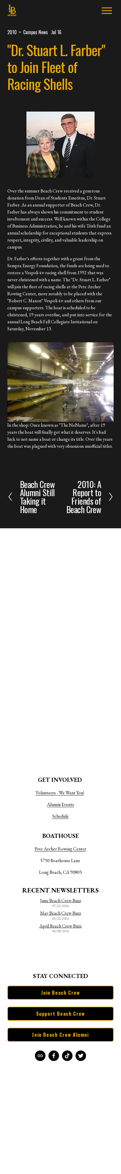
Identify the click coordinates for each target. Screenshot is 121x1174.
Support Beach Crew (60, 1013)
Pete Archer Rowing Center (60, 849)
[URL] (40, 1055)
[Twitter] (80, 1055)
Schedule (60, 816)
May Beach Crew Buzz (60, 913)
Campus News (35, 32)
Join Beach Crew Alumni (60, 1034)
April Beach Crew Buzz (60, 926)
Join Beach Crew (60, 992)
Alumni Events (60, 804)
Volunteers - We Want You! (60, 793)
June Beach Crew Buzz (60, 900)
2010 (12, 32)
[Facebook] (53, 1055)
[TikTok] (67, 1055)
